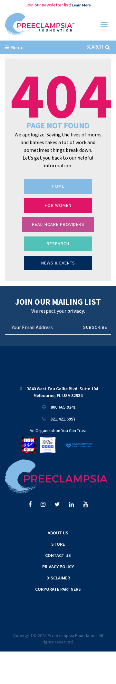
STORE (58, 544)
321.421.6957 (62, 419)
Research (58, 243)
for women (58, 205)
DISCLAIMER (58, 578)
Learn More (81, 5)
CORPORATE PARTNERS (58, 589)
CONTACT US (58, 555)
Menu (15, 47)
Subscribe (95, 327)
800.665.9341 (63, 407)
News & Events (58, 263)
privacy (75, 311)
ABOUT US (58, 533)
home (58, 186)
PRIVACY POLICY (58, 566)
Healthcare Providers (58, 224)
